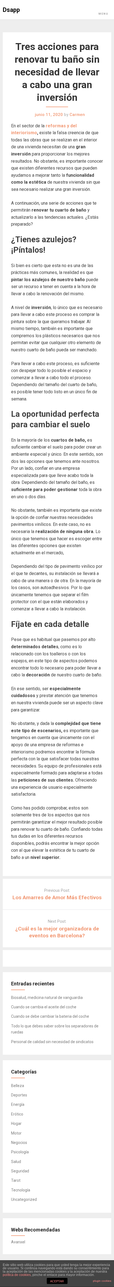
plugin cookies (102, 1280)
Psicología (20, 1152)
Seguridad (20, 1171)
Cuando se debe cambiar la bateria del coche (50, 1016)
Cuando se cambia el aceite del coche (43, 1007)
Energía (17, 1104)
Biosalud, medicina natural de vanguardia (47, 997)
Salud (16, 1161)
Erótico (17, 1114)
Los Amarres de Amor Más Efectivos (57, 897)
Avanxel (18, 1242)
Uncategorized (24, 1199)
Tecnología (20, 1190)
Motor (16, 1133)
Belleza (17, 1085)
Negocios (19, 1142)
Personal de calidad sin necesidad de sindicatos (52, 1042)
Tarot (15, 1180)
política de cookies (17, 1275)
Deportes (19, 1095)
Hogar (16, 1123)
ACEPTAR (57, 1281)
